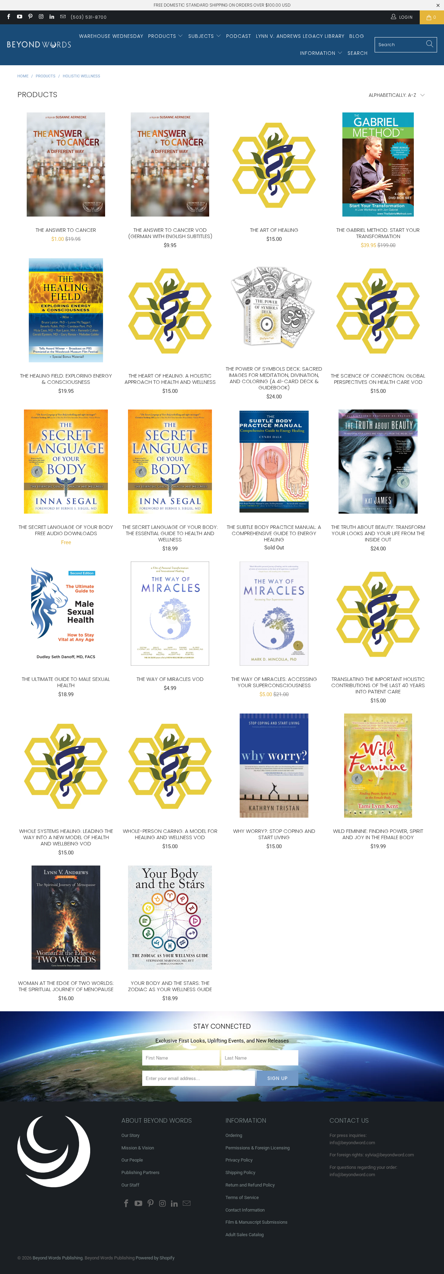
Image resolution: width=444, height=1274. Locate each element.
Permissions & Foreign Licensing (257, 1147)
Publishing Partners (140, 1172)
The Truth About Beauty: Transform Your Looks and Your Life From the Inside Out (378, 462)
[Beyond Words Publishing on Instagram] (41, 17)
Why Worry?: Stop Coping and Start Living (274, 766)
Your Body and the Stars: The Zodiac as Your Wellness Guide (170, 918)
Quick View (66, 179)
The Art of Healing (274, 164)
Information (318, 53)
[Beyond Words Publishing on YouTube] (19, 17)
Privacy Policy (239, 1160)
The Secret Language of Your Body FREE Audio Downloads (65, 462)
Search (358, 53)
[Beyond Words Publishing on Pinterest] (30, 17)
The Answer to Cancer (65, 164)
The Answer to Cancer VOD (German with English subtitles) (170, 164)
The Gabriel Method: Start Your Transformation (378, 164)
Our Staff (130, 1185)
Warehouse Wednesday (111, 36)
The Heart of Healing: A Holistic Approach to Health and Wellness (170, 310)
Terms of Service (242, 1197)
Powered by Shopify (155, 1257)
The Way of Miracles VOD (170, 614)
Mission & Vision (137, 1147)
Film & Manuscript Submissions (256, 1222)
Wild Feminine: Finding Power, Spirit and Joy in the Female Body (378, 766)
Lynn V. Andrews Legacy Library (300, 36)
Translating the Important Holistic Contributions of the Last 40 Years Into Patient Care (378, 614)
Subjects (202, 36)
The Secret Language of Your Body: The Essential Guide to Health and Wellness (170, 462)
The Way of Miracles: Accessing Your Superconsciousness (274, 614)
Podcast (238, 36)
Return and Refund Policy (250, 1185)
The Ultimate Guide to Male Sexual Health (65, 614)
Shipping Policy (240, 1172)
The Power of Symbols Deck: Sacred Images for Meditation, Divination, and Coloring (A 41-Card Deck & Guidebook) (274, 306)
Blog (356, 36)
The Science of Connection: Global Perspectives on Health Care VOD (378, 310)
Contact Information (245, 1210)
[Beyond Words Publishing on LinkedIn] (51, 17)
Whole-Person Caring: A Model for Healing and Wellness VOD (170, 766)
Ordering (233, 1135)
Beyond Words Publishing (58, 1257)
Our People (132, 1160)
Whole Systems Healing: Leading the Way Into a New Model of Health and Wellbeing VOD (65, 766)
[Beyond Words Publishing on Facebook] (8, 17)
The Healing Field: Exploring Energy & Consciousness (65, 310)
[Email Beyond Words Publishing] (62, 17)
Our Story (130, 1135)
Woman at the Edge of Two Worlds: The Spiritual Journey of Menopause (65, 918)
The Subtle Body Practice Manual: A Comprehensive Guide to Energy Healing (274, 462)
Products (163, 36)
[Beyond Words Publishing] (39, 44)
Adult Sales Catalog (244, 1234)
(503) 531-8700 (89, 17)
